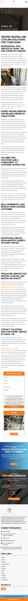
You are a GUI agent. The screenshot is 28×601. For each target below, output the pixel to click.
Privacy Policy (8, 397)
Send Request (13, 406)
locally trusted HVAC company (10, 193)
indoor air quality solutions (14, 287)
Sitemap (4, 577)
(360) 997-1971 (14, 6)
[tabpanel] (14, 488)
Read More (14, 464)
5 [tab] (15, 494)
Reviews (4, 568)
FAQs (3, 571)
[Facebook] (5, 589)
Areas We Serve (7, 29)
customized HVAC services (19, 104)
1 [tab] (12, 494)
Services (4, 562)
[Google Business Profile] (2, 589)
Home (3, 557)
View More (14, 434)
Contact (3, 575)
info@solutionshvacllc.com (7, 350)
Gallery (3, 566)
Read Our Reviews (14, 499)
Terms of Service (16, 397)
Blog (3, 573)
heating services (16, 286)
